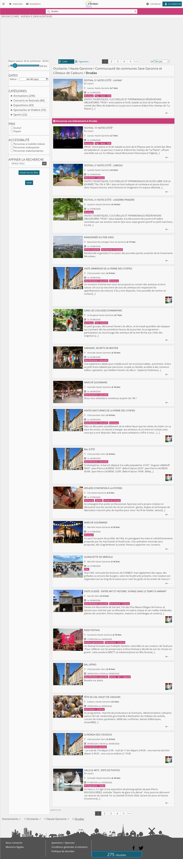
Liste (63, 61)
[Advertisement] (91, 38)
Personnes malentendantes (28, 150)
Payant (17, 131)
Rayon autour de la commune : (25, 60)
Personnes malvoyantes (26, 147)
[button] (29, 173)
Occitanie (60, 68)
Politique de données (62, 851)
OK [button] (44, 163)
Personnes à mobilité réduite (29, 144)
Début (13, 79)
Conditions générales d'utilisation (69, 847)
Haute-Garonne (81, 68)
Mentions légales (15, 847)
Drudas (79, 819)
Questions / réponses (63, 842)
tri (152, 61)
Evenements (10, 819)
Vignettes (82, 61)
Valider (29, 183)
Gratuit (17, 127)
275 (116, 854)
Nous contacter (14, 842)
